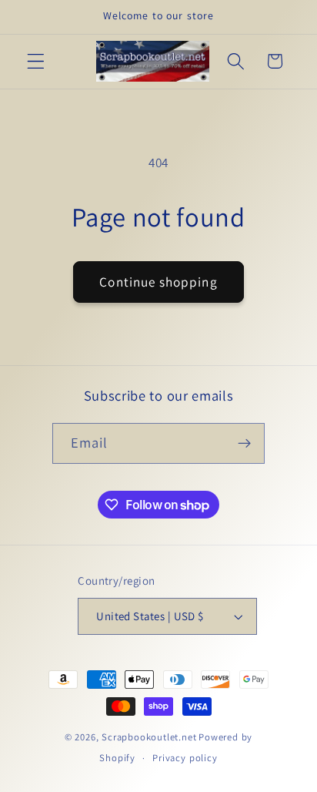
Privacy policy (184, 757)
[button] (35, 61)
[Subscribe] (245, 444)
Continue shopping (158, 281)
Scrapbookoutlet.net (149, 736)
